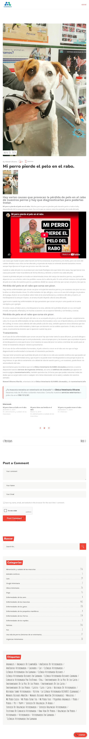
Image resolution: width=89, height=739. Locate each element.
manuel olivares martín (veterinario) (47, 695)
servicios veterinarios (71, 392)
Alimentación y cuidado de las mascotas (21, 569)
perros (9, 703)
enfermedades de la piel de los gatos (61, 679)
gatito (35, 687)
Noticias (30, 161)
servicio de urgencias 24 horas (39, 703)
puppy (21, 703)
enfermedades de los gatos (53, 683)
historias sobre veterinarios (18, 691)
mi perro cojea (12, 699)
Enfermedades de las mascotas (18, 602)
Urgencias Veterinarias (14, 639)
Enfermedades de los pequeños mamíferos (22, 611)
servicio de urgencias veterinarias (21, 707)
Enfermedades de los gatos (16, 606)
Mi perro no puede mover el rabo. (70, 407)
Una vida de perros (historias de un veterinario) (24, 634)
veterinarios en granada (43, 715)
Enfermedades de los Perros (17, 616)
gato (42, 687)
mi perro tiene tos (29, 699)
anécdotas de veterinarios (51, 664)
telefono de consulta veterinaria (21, 711)
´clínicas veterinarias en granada (21, 718)
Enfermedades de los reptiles (17, 620)
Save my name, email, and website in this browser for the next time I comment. (34, 503)
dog (41, 679)
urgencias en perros (66, 711)
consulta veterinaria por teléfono (21, 679)
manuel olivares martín (17, 695)
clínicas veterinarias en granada (21, 672)
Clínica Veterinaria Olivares (67, 390)
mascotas (70, 695)
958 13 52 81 (23, 395)
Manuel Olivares (11, 161)
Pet (7, 630)
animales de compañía (27, 664)
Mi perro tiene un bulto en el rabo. (15, 407)
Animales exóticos (13, 574)
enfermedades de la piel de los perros (22, 683)
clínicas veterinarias (53, 668)
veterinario (11, 715)
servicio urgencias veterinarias (53, 707)
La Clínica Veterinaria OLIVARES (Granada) (60, 691)
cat (40, 668)
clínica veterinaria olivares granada (60, 676)
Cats (8, 579)
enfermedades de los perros (18, 687)
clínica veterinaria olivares (50, 672)
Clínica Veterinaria (12, 588)
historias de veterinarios (65, 687)
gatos (49, 687)
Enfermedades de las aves (16, 597)
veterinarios (24, 715)
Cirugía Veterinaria (13, 583)
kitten (36, 691)
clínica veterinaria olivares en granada (24, 676)
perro (75, 699)
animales (10, 664)
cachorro (33, 668)
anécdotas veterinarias (16, 668)
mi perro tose (45, 699)
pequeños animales (62, 699)
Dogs (8, 593)
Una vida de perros (47, 711)
